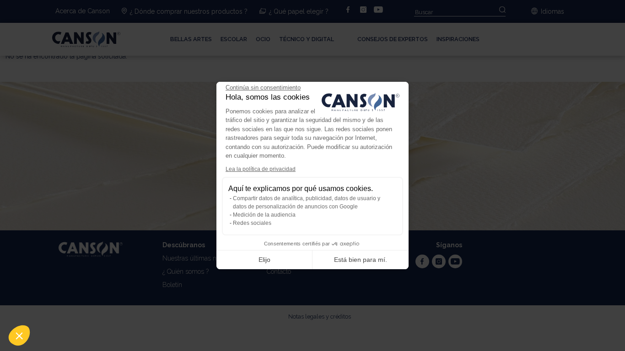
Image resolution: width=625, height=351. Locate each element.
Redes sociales (252, 223)
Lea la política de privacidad (261, 169)
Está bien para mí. (360, 259)
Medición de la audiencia (264, 215)
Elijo (264, 259)
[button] (19, 335)
